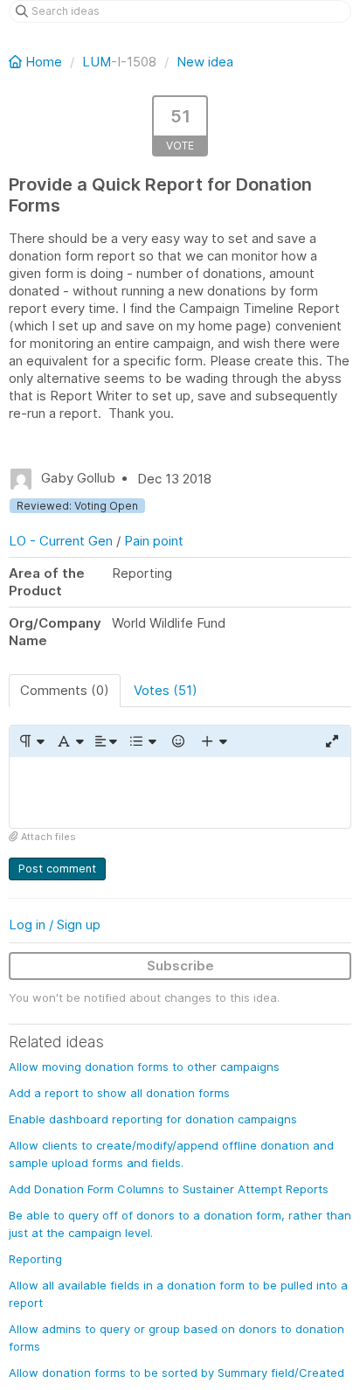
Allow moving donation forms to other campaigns (144, 1067)
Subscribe (180, 965)
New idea (205, 61)
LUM (96, 61)
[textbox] (180, 792)
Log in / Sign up (54, 924)
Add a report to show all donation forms (119, 1093)
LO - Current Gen (61, 540)
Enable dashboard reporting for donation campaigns (153, 1119)
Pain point (153, 540)
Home (44, 61)
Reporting (35, 1259)
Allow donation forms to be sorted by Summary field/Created (176, 1373)
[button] (31, 741)
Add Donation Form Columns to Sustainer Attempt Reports (169, 1189)
